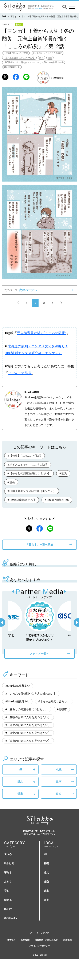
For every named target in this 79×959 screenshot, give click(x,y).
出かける (9, 863)
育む (6, 890)
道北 (20, 781)
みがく (8, 881)
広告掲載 (25, 940)
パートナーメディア (39, 933)
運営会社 (11, 940)
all (20, 769)
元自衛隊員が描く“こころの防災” (41, 333)
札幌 (59, 769)
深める (8, 899)
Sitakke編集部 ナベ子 (54, 62)
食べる (8, 854)
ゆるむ (8, 909)
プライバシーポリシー (39, 946)
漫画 (50, 58)
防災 (41, 58)
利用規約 (67, 940)
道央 (59, 793)
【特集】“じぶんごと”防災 (16, 53)
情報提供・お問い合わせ (46, 940)
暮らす (14, 16)
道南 (59, 781)
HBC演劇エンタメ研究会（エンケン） (22, 62)
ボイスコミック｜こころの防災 (47, 53)
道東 (20, 793)
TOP (4, 16)
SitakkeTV (10, 918)
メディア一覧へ (39, 653)
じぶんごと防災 (20, 373)
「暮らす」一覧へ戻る (39, 544)
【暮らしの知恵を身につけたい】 (19, 58)
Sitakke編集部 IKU (12, 67)
